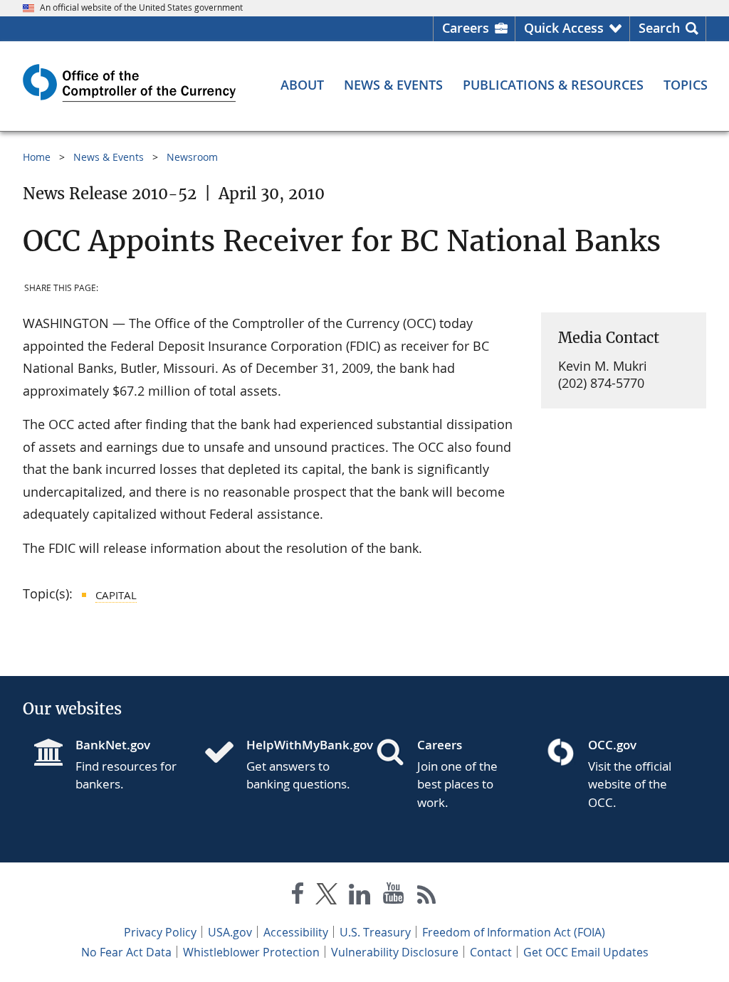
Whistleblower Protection (251, 952)
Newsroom (192, 157)
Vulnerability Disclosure (394, 952)
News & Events (108, 157)
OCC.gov (612, 744)
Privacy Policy (160, 932)
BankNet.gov (112, 744)
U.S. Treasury (375, 932)
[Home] (225, 753)
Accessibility (295, 932)
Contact (491, 952)
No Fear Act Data (126, 952)
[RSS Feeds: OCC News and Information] (427, 896)
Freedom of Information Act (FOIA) (513, 932)
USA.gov (230, 932)
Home (37, 157)
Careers (465, 27)
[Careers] (396, 753)
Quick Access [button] (564, 27)
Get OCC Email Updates (586, 952)
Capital (116, 595)
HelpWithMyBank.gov (299, 744)
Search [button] (659, 27)
